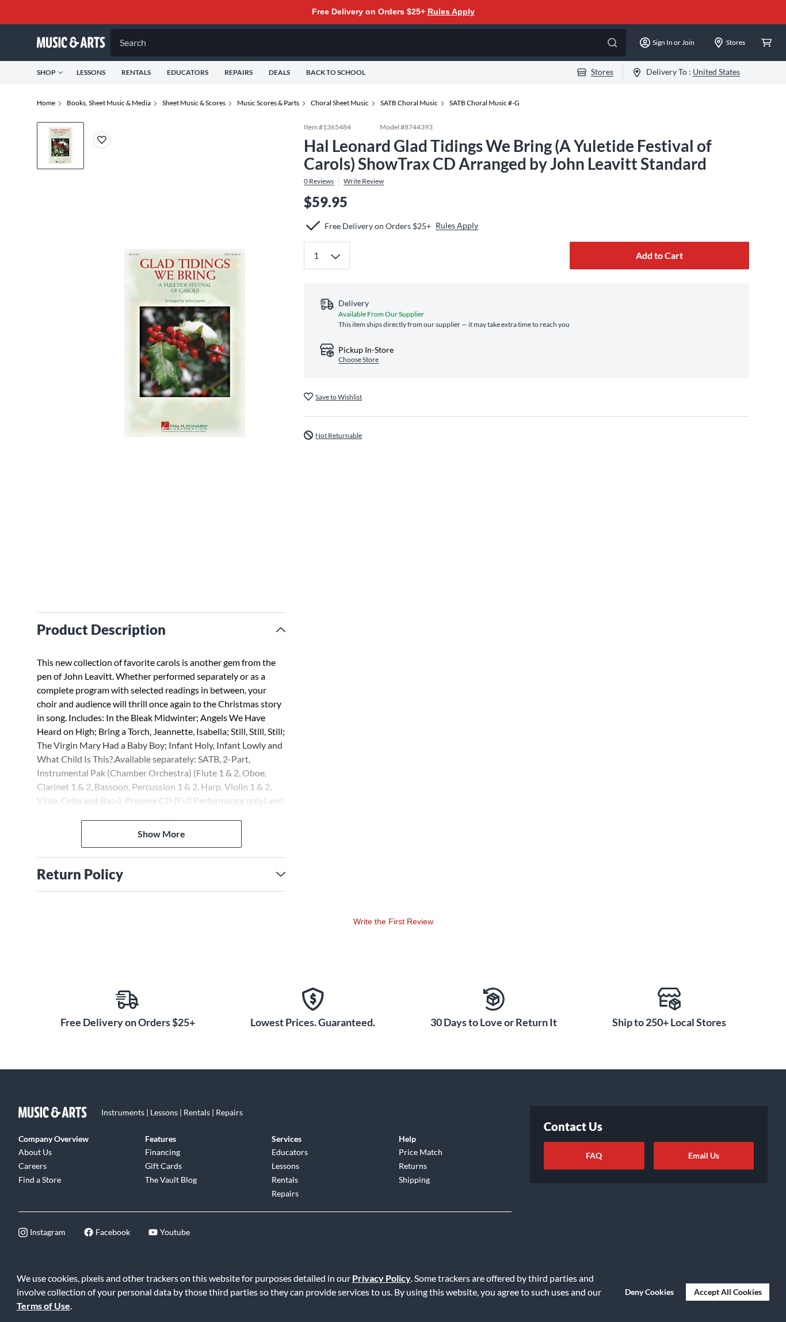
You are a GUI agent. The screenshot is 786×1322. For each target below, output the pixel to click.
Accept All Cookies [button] (728, 1292)
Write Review (364, 181)
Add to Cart (659, 255)
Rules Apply (451, 11)
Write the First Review (393, 921)
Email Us (703, 1155)
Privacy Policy (381, 1278)
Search (133, 42)
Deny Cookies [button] (649, 1292)
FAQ (594, 1155)
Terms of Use (43, 1305)
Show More (161, 833)
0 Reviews (319, 181)
